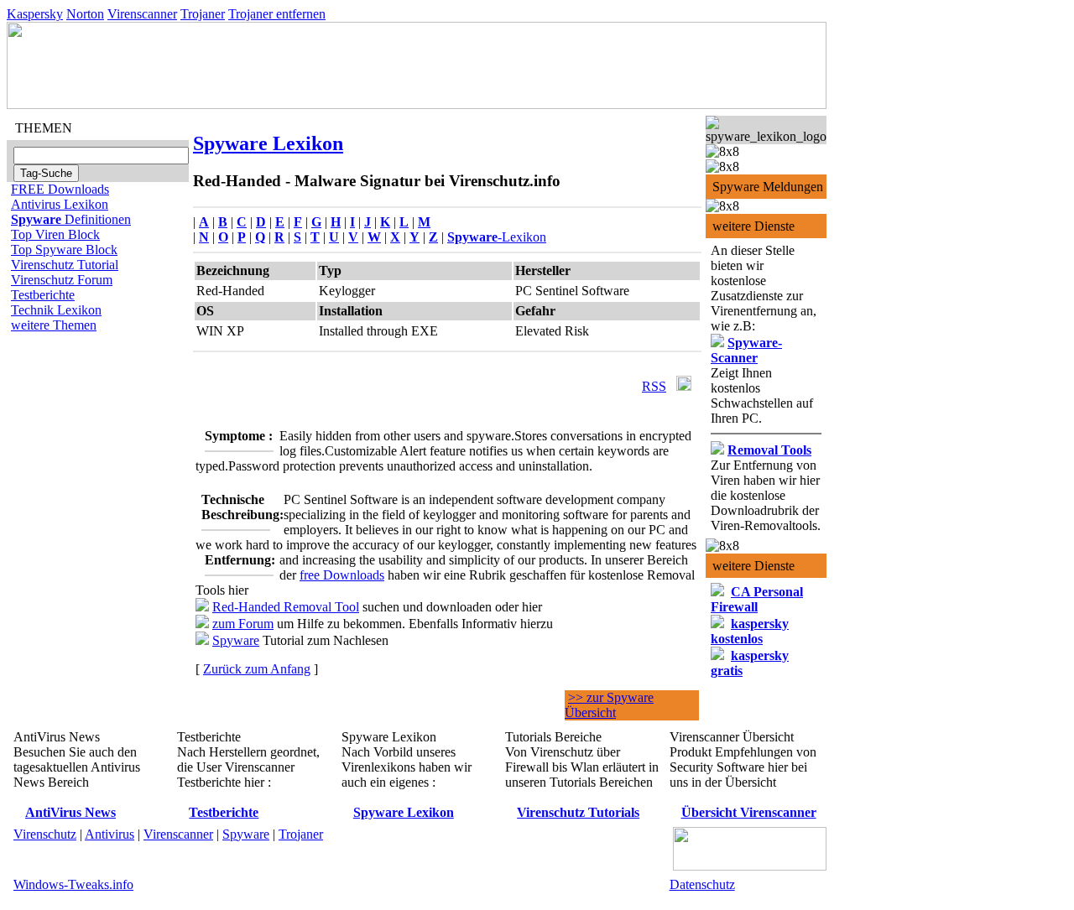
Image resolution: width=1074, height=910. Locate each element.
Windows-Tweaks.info (73, 884)
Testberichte (43, 295)
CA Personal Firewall (757, 599)
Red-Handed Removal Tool (285, 607)
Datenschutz (702, 884)
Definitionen (71, 219)
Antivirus (109, 834)
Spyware (235, 640)
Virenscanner (142, 14)
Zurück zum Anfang (256, 669)
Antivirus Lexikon (59, 204)
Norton (85, 14)
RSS (654, 386)
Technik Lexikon (56, 310)
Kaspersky (35, 14)
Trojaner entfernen (277, 14)
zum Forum (243, 623)
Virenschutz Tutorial (64, 264)
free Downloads (342, 575)
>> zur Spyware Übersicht (609, 705)
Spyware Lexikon (268, 143)
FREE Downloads (60, 189)
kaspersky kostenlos (750, 631)
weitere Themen (53, 325)
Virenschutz (44, 834)
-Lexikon (496, 237)
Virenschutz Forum (61, 280)
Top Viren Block (55, 234)
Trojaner (202, 14)
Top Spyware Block (64, 249)
